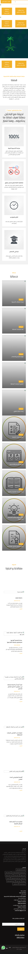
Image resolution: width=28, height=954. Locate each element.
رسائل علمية (18, 881)
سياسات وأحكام (19, 935)
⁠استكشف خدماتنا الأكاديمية (6, 11)
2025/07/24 (17, 601)
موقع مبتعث (19, 869)
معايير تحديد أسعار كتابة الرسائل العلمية (15, 823)
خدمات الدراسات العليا (10, 881)
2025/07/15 (17, 826)
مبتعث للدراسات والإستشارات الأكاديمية (18, 872)
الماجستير (8, 878)
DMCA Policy (20, 937)
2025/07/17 (17, 691)
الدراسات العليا (8, 872)
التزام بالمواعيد (14, 217)
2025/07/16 (17, 782)
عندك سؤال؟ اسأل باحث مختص (21, 11)
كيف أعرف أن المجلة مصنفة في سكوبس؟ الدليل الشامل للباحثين (14, 687)
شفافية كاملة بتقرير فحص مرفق (14, 183)
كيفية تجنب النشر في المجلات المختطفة (14, 734)
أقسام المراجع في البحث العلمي (16, 778)
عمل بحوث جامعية (9, 875)
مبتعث (24, 869)
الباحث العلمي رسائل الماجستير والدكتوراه (18, 878)
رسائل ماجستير (16, 875)
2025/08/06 (17, 645)
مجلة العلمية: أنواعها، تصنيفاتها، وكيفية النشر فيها (14, 641)
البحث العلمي (15, 884)
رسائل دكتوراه (23, 875)
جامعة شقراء (18, 598)
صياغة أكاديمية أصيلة (14, 148)
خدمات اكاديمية (22, 884)
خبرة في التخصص (14, 251)
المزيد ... (20, 609)
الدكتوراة (23, 881)
